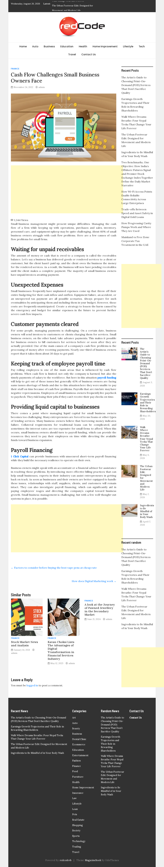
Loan (75, 809)
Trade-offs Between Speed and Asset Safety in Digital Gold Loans (137, 213)
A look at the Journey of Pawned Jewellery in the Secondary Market (100, 609)
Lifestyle (128, 46)
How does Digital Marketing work (94, 581)
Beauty (76, 728)
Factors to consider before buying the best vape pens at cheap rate (54, 567)
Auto (35, 46)
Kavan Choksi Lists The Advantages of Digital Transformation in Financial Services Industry (61, 650)
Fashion (76, 760)
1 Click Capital (19, 456)
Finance (15, 68)
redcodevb (65, 860)
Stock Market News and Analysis (24, 643)
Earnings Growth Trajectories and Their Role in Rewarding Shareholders (148, 402)
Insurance (77, 793)
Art (74, 717)
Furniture (77, 776)
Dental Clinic (79, 739)
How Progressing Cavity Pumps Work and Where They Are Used (136, 227)
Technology (78, 841)
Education (66, 46)
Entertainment (80, 755)
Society (76, 830)
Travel (72, 54)
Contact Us (88, 54)
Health (83, 46)
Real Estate (78, 819)
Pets (74, 814)
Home (23, 46)
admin (41, 87)
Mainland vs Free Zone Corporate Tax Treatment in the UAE (135, 241)
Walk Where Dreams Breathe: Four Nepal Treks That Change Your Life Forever (146, 439)
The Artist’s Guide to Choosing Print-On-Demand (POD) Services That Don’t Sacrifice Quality (136, 85)
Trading (76, 846)
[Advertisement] (67, 189)
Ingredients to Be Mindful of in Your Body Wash (147, 511)
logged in (32, 685)
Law (74, 798)
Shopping (77, 825)
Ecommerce (78, 744)
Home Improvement (105, 46)
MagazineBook (93, 860)
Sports (76, 836)
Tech (142, 46)
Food (75, 771)
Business (49, 46)
